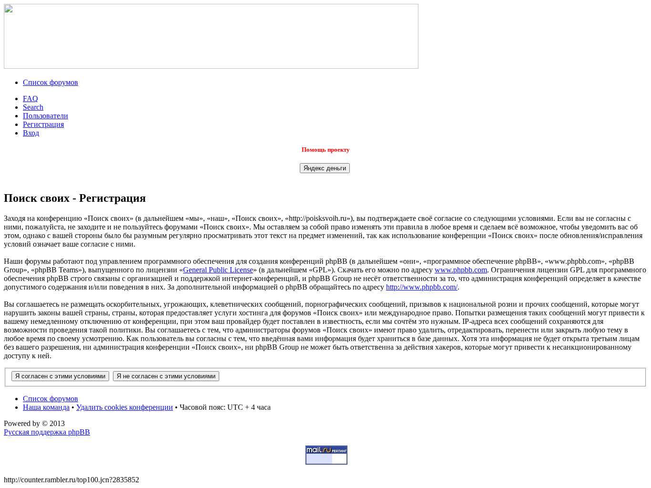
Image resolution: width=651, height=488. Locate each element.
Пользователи (45, 116)
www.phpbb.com (461, 270)
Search (33, 107)
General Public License (218, 270)
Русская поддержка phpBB (47, 432)
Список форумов (50, 82)
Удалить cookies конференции (124, 407)
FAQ (30, 98)
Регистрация (43, 124)
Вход (31, 133)
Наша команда (46, 407)
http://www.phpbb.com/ (422, 287)
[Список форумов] (211, 66)
